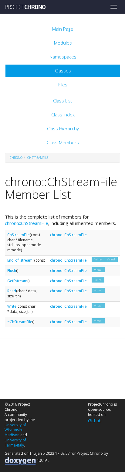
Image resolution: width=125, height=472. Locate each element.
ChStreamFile (38, 158)
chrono (16, 158)
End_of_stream (19, 260)
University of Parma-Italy (15, 442)
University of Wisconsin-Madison (15, 430)
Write (11, 306)
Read (11, 290)
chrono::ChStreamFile (26, 223)
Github (95, 420)
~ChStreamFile (19, 321)
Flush (11, 270)
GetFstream (17, 280)
